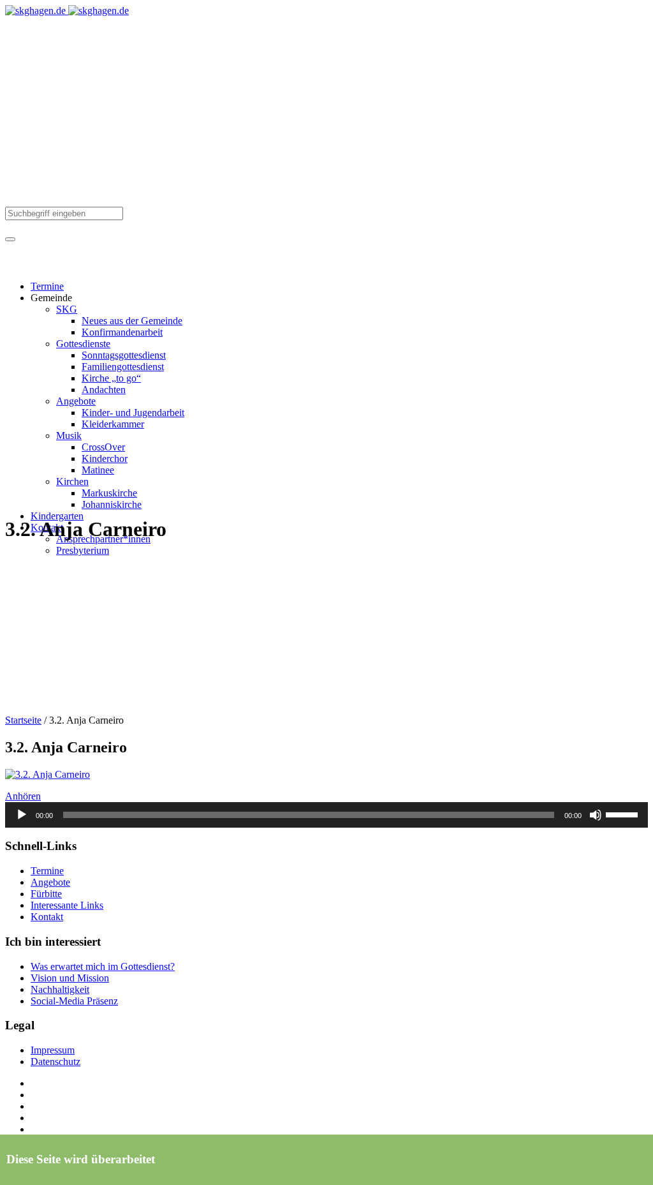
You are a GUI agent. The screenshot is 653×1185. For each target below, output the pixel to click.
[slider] (624, 813)
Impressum (53, 1050)
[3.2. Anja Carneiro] (47, 774)
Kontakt (47, 916)
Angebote (50, 882)
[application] (326, 815)
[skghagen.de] (67, 10)
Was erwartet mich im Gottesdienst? (103, 966)
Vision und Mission (70, 978)
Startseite (23, 720)
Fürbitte (46, 893)
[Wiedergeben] (21, 815)
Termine (47, 870)
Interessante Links (67, 905)
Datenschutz (55, 1061)
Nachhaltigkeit (60, 989)
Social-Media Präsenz (74, 1000)
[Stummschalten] (595, 815)
